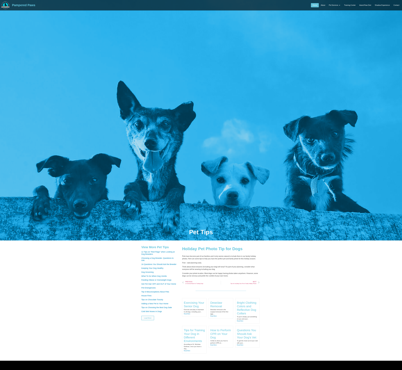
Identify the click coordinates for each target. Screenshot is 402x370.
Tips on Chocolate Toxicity (152, 300)
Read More (187, 314)
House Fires (146, 296)
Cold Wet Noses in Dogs (151, 311)
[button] (147, 318)
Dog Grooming (147, 272)
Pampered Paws (23, 5)
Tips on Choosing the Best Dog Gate (156, 307)
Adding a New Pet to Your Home (154, 304)
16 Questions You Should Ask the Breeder (158, 264)
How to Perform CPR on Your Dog (220, 333)
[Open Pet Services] (339, 5)
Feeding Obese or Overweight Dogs (156, 280)
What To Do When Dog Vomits (154, 276)
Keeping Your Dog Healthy (152, 268)
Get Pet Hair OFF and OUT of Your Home (158, 284)
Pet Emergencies (148, 288)
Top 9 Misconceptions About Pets (155, 292)
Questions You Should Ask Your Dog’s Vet (246, 333)
